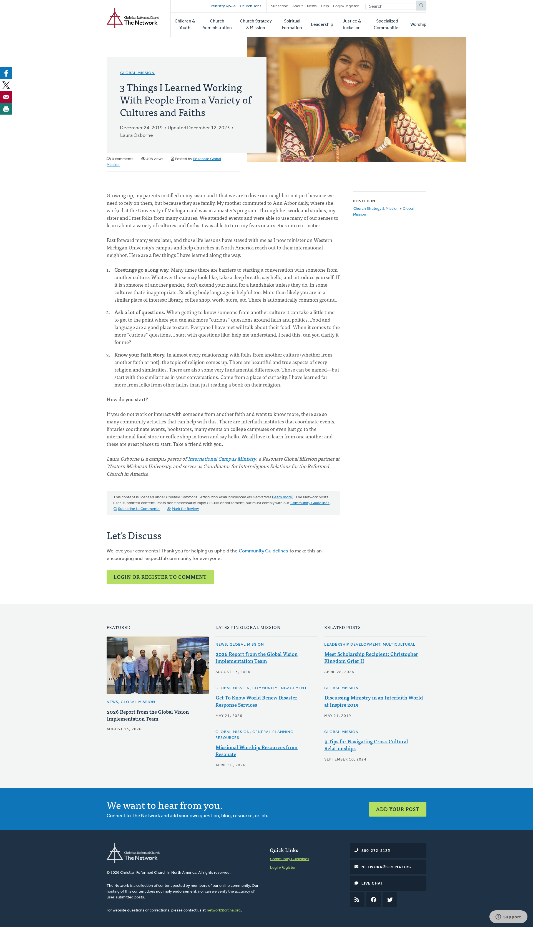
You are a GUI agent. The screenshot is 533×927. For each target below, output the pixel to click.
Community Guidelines (310, 503)
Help (325, 6)
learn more (282, 497)
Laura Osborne (136, 135)
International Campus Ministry (222, 458)
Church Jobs (251, 6)
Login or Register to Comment (160, 577)
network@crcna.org (224, 910)
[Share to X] (6, 85)
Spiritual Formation (292, 24)
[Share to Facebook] (6, 73)
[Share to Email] (6, 97)
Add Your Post (397, 809)
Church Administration (217, 24)
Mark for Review (185, 509)
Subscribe (279, 6)
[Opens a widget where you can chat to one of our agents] (508, 917)
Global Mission (137, 73)
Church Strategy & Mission (256, 24)
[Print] (6, 109)
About (297, 6)
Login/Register (346, 6)
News (312, 6)
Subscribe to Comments (139, 509)
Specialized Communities (387, 24)
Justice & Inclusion (352, 24)
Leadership (322, 24)
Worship (418, 24)
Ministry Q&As (223, 6)
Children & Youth (185, 24)
